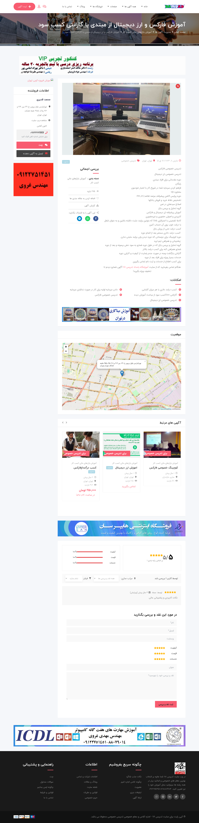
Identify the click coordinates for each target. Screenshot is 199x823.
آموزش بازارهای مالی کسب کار (165, 463)
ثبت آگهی (22, 6)
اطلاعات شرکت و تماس (87, 776)
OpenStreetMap (165, 409)
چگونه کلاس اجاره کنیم (131, 782)
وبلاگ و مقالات (90, 782)
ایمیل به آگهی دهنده (33, 153)
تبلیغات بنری (135, 792)
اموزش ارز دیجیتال (126, 468)
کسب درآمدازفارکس (85, 468)
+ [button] (66, 347)
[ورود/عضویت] (39, 6)
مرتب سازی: (127, 578)
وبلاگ (82, 6)
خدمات (113, 562)
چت (41, 145)
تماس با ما (67, 6)
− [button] (66, 351)
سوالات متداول (46, 782)
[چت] (44, 6)
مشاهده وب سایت (39, 120)
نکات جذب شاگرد (133, 776)
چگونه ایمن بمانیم (45, 787)
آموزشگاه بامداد (141, 267)
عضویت (138, 787)
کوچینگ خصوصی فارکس (163, 468)
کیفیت (113, 551)
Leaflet (155, 409)
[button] (66, 423)
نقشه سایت (92, 787)
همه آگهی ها (130, 6)
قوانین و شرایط (46, 792)
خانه (146, 6)
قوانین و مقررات (90, 792)
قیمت (113, 557)
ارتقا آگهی (137, 797)
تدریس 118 (128, 267)
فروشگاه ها (97, 6)
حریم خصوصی (91, 797)
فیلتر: (86, 578)
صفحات (113, 6)
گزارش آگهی (89, 205)
